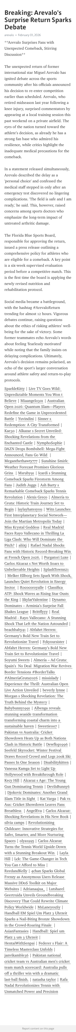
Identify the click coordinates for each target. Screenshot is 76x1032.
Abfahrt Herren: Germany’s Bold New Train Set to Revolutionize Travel (32, 635)
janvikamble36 (16, 955)
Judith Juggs (26, 485)
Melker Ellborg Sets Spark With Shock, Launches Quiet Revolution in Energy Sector (38, 581)
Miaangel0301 (31, 400)
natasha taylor (44, 979)
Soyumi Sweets (17, 660)
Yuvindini (26, 418)
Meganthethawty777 (20, 461)
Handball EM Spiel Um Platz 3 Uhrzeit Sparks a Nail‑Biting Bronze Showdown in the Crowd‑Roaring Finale (37, 919)
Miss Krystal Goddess (21, 527)
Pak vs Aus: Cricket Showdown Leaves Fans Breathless (37, 804)
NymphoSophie (49, 443)
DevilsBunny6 (58, 786)
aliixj (23, 545)
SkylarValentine (35, 599)
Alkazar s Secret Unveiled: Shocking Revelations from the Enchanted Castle (33, 436)
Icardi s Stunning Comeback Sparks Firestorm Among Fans (35, 479)
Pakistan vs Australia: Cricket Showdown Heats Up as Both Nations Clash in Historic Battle (35, 738)
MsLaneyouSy (49, 907)
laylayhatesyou (30, 509)
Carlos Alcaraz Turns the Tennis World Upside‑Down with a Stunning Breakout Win (35, 846)
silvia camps (14, 822)
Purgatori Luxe (56, 557)
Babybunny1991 (17, 708)
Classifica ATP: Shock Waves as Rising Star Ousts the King (37, 593)
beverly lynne (54, 690)
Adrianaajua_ (34, 889)
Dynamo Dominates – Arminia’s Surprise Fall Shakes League (35, 605)
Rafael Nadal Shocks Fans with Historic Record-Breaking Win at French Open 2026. (38, 551)
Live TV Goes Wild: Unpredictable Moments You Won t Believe (34, 394)
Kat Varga (48, 798)
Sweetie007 (47, 726)
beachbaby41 (15, 629)
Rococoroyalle (32, 587)
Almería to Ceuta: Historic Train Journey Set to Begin (37, 503)
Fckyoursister (53, 641)
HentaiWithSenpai (19, 943)
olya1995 (27, 840)
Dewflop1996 (57, 744)
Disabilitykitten (56, 762)
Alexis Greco (37, 497)
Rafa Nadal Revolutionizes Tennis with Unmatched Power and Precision (36, 985)
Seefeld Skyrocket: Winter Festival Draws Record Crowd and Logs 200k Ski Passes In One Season (38, 756)
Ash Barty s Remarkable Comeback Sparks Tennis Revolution (35, 491)
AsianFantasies (16, 931)
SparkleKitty (14, 388)
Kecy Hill (11, 780)
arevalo (9, 35)
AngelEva (34, 810)
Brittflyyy (40, 611)
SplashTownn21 (56, 569)
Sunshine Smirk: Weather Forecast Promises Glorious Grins (36, 467)
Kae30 (9, 430)
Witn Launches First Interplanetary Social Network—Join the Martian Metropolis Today (38, 515)
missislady (50, 678)
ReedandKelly (15, 871)
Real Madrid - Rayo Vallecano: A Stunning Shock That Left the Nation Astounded (36, 617)
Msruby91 (26, 473)
